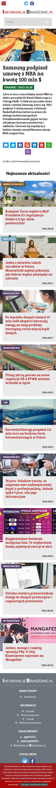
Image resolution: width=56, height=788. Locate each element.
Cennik (30, 718)
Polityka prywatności (30, 722)
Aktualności (30, 696)
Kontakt (30, 711)
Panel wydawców (30, 715)
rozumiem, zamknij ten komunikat (34, 784)
